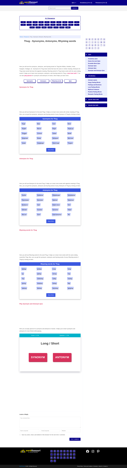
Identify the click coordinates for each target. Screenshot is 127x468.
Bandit (69, 133)
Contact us (105, 466)
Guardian (39, 210)
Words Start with (93, 99)
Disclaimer (95, 466)
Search (75, 8)
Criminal (39, 133)
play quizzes (28, 75)
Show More (51, 150)
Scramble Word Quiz (94, 63)
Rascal (39, 128)
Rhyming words (56, 81)
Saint (38, 205)
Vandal (24, 143)
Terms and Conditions (88, 466)
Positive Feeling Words (95, 92)
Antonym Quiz (92, 68)
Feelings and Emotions (94, 84)
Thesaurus (26, 36)
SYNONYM (38, 357)
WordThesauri (22, 466)
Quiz (70, 81)
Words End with (92, 105)
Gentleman (40, 195)
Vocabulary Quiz (93, 58)
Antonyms (43, 81)
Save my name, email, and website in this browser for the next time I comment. (43, 434)
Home (21, 36)
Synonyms (30, 81)
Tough (23, 124)
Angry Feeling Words (94, 82)
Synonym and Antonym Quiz (96, 70)
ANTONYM (62, 357)
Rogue (54, 128)
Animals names (92, 80)
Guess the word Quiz (94, 61)
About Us (100, 466)
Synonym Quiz (92, 65)
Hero (69, 205)
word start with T (72, 73)
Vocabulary (91, 76)
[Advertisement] (50, 54)
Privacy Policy (80, 466)
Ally (69, 214)
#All (68, 27)
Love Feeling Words (94, 87)
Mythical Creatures (93, 89)
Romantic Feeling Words (95, 94)
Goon (53, 124)
